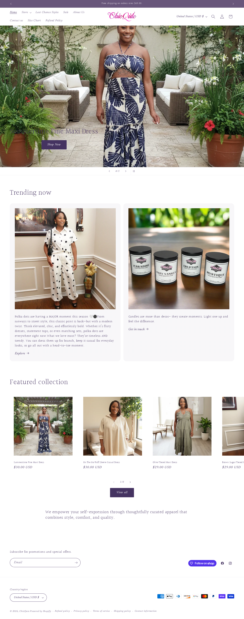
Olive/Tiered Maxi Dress (165, 462)
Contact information (146, 611)
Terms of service (101, 611)
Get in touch (136, 329)
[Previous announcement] (11, 4)
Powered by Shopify (40, 611)
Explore (20, 353)
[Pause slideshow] (135, 171)
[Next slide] (126, 171)
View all (122, 492)
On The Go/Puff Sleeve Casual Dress (101, 462)
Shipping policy (122, 611)
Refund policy (62, 611)
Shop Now (22, 100)
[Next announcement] (233, 4)
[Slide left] (114, 482)
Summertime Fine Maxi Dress (29, 462)
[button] (26, 12)
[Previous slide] (109, 171)
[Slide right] (130, 482)
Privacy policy (81, 611)
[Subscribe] (76, 562)
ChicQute (24, 611)
